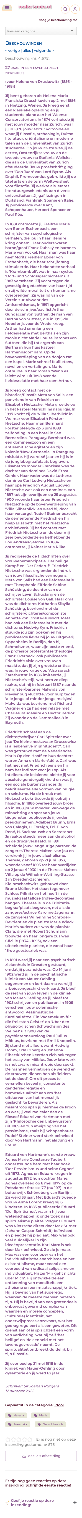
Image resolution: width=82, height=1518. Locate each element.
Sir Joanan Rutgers (41, 1386)
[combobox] (38, 31)
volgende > (44, 50)
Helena (18, 1415)
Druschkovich (53, 1424)
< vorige (12, 50)
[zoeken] (65, 9)
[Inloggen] (75, 9)
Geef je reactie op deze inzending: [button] (32, 1502)
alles (27, 50)
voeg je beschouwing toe (58, 20)
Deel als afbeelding (44, 1456)
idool (59, 1405)
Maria (43, 1415)
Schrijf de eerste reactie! (48, 1485)
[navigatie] (7, 8)
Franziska (20, 1424)
